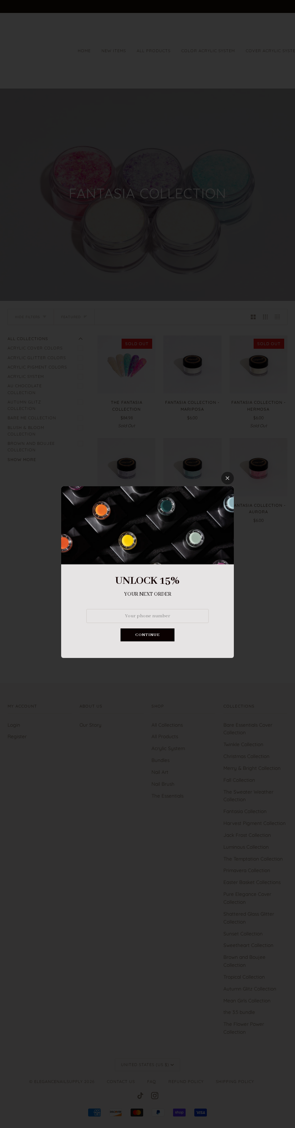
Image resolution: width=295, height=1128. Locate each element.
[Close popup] (227, 478)
